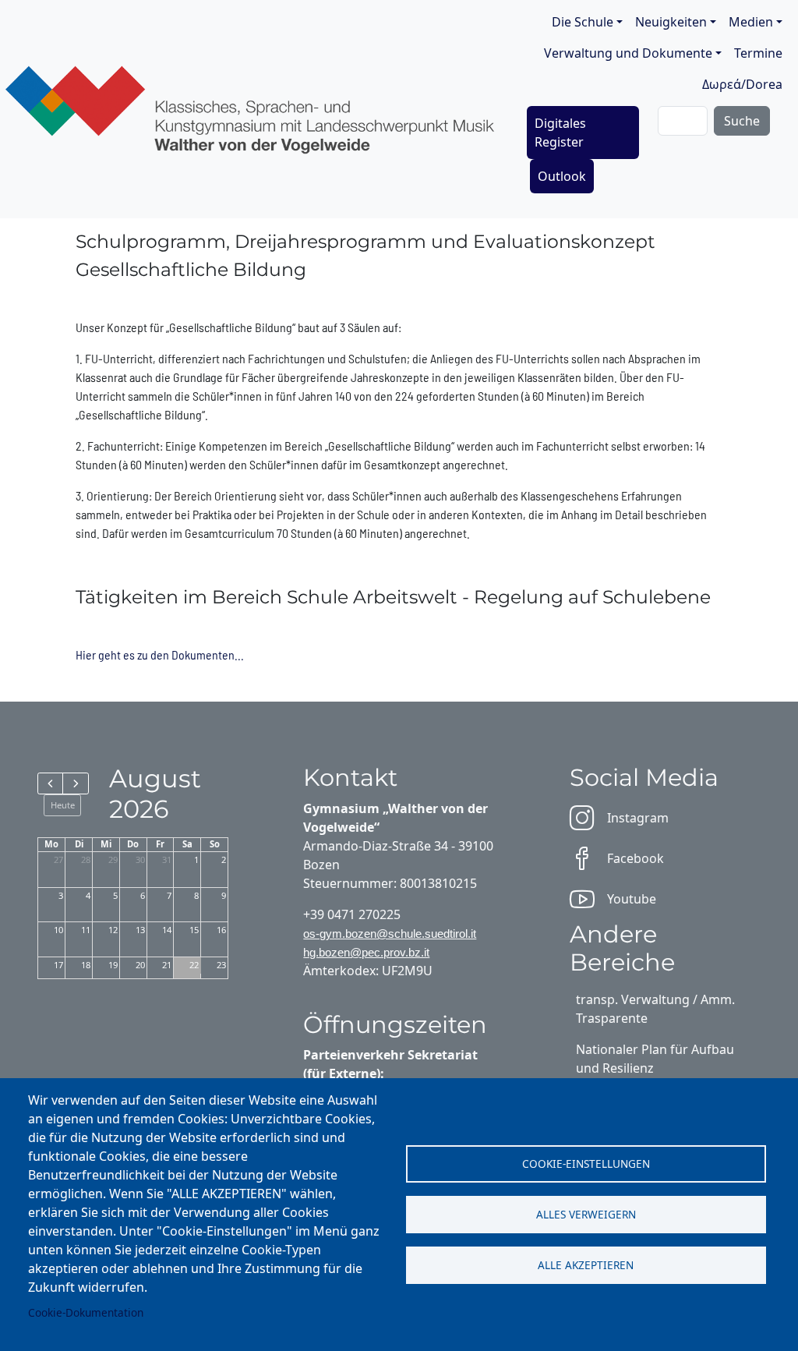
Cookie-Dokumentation (85, 1312)
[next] (75, 783)
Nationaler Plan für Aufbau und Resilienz (655, 1059)
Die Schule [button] (582, 21)
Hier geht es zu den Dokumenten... (160, 654)
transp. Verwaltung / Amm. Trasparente (655, 1009)
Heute (63, 805)
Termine (758, 53)
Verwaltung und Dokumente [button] (628, 53)
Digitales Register (560, 132)
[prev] (50, 783)
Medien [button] (751, 21)
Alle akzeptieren (586, 1264)
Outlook (562, 176)
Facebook (635, 858)
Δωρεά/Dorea (742, 84)
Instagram (638, 817)
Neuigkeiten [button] (671, 21)
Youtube (631, 898)
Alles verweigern (586, 1214)
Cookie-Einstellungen (586, 1163)
